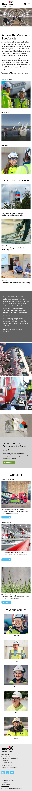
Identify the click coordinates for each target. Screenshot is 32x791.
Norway (16, 738)
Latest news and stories (16, 180)
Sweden (16, 635)
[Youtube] (12, 772)
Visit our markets (16, 610)
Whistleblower (4, 782)
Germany (16, 661)
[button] (25, 4)
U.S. (16, 712)
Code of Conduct (5, 784)
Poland (16, 687)
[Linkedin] (3, 772)
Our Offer (16, 474)
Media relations (5, 786)
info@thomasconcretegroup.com (9, 767)
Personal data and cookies (7, 780)
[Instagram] (7, 772)
